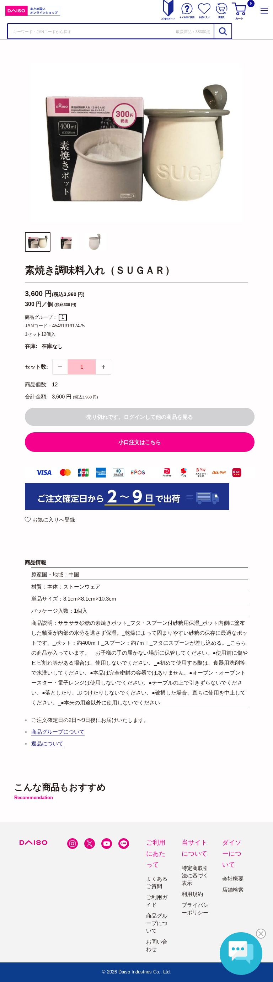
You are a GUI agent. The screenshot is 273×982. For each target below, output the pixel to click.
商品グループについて (58, 732)
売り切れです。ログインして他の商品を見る (139, 417)
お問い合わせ (156, 945)
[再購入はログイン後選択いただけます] (221, 10)
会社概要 (232, 879)
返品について (47, 743)
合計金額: (36, 397)
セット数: (36, 367)
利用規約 (192, 894)
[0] (240, 10)
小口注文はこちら (139, 442)
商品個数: (36, 384)
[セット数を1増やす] (103, 366)
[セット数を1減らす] (60, 366)
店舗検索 (232, 890)
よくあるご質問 (156, 882)
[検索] (222, 31)
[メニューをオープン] (264, 10)
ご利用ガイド (156, 901)
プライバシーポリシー (195, 908)
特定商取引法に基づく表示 (195, 875)
